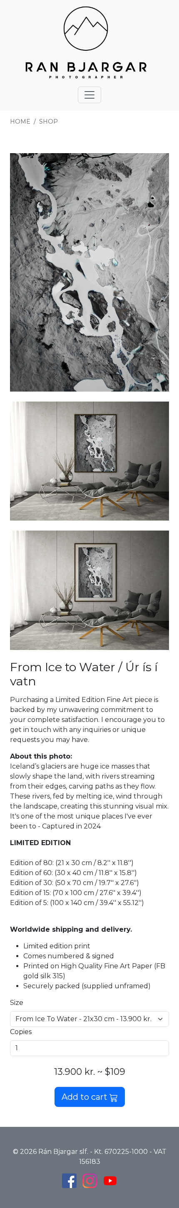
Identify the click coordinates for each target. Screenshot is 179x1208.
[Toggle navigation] (89, 95)
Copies (21, 1032)
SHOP (48, 121)
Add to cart (85, 1097)
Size (16, 1003)
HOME (20, 121)
